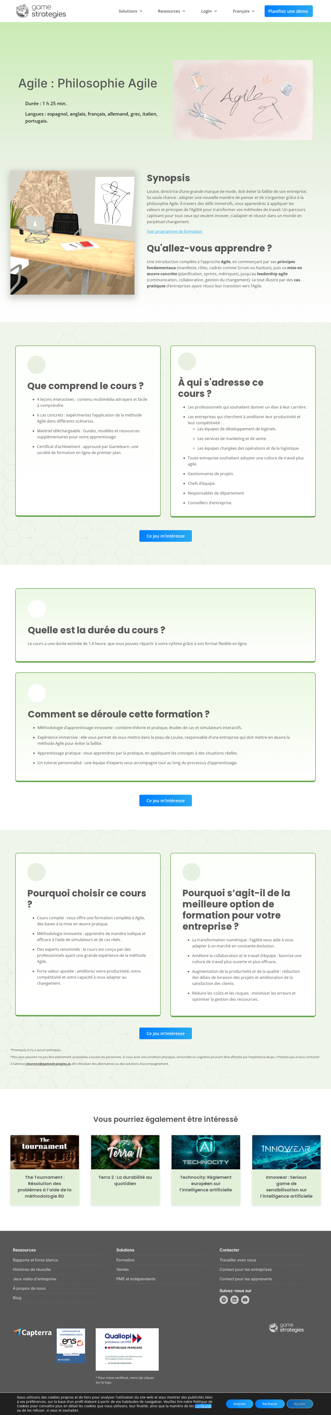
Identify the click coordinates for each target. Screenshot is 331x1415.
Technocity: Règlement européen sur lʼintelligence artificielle (206, 1183)
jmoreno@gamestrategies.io (48, 1063)
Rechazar (269, 1403)
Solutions (128, 11)
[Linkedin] (234, 1300)
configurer (203, 1406)
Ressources (169, 11)
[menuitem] (244, 11)
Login (206, 11)
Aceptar (239, 1403)
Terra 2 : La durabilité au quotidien (125, 1180)
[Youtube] (245, 1300)
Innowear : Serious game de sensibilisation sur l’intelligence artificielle (286, 1186)
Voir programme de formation (174, 231)
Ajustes (300, 1403)
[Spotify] (224, 1300)
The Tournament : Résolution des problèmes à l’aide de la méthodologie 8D (44, 1186)
